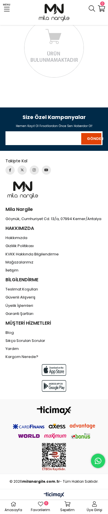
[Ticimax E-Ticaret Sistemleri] (54, 495)
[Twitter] (22, 170)
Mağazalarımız (19, 262)
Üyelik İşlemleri (19, 305)
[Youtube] (46, 170)
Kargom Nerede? (21, 356)
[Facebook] (10, 170)
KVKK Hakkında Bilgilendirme (32, 254)
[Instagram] (34, 170)
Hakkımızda (16, 237)
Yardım (12, 348)
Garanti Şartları (19, 313)
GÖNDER (94, 138)
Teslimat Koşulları (21, 289)
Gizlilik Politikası (19, 246)
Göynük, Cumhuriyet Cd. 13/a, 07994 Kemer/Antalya (53, 219)
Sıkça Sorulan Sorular (25, 340)
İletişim (11, 270)
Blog (9, 332)
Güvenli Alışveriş (20, 297)
